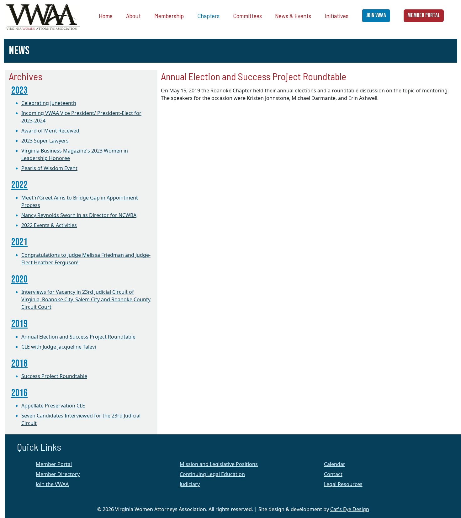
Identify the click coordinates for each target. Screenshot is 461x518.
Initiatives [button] (336, 15)
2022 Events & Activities (49, 225)
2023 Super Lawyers (45, 140)
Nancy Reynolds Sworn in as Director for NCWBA (78, 215)
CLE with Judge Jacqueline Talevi (58, 346)
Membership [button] (169, 15)
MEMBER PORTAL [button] (423, 15)
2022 (19, 185)
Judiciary (190, 484)
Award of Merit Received (50, 130)
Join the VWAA (52, 484)
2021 (19, 242)
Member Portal (54, 464)
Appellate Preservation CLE (53, 405)
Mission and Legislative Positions (219, 464)
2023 (19, 91)
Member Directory (58, 474)
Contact (333, 474)
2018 (19, 364)
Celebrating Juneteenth (48, 103)
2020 (19, 279)
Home (106, 15)
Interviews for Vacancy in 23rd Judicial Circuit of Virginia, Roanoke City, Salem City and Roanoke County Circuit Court (86, 299)
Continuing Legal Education (212, 474)
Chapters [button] (208, 15)
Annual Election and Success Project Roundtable (78, 336)
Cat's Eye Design (349, 509)
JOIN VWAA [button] (376, 15)
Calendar (334, 464)
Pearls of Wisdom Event (49, 168)
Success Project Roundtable (54, 376)
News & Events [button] (293, 15)
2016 (19, 393)
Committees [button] (247, 15)
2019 (19, 324)
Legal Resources (343, 484)
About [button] (133, 15)
